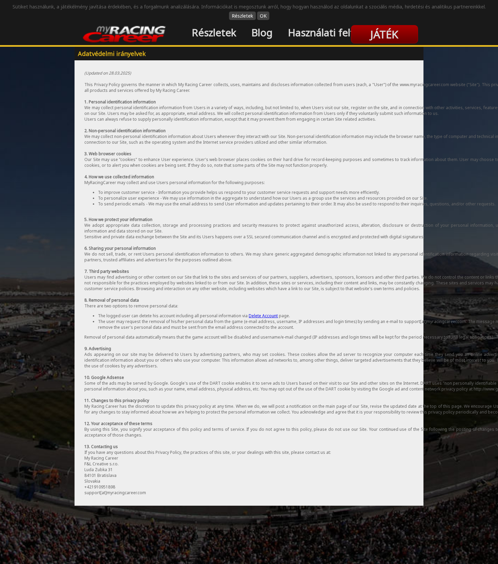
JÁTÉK (384, 34)
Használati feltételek (335, 32)
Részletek (242, 16)
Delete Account (263, 316)
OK (263, 16)
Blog (262, 32)
